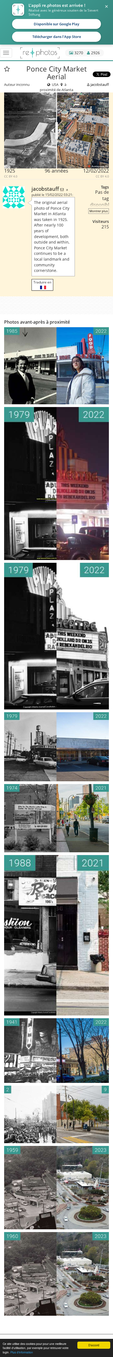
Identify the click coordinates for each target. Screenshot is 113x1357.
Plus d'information (21, 1352)
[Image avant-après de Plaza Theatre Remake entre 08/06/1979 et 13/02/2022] (56, 636)
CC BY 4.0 (10, 176)
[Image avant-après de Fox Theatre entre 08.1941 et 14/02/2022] (56, 1050)
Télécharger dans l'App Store (56, 36)
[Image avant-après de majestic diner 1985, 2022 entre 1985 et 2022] (56, 365)
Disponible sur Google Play (56, 23)
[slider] (56, 130)
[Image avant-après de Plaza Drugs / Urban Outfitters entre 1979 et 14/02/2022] (56, 746)
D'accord (93, 1345)
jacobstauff (100, 84)
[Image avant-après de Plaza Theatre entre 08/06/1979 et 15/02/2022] (56, 483)
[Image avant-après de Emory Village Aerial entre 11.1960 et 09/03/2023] (56, 1274)
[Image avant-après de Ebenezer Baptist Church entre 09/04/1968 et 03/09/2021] (56, 1114)
